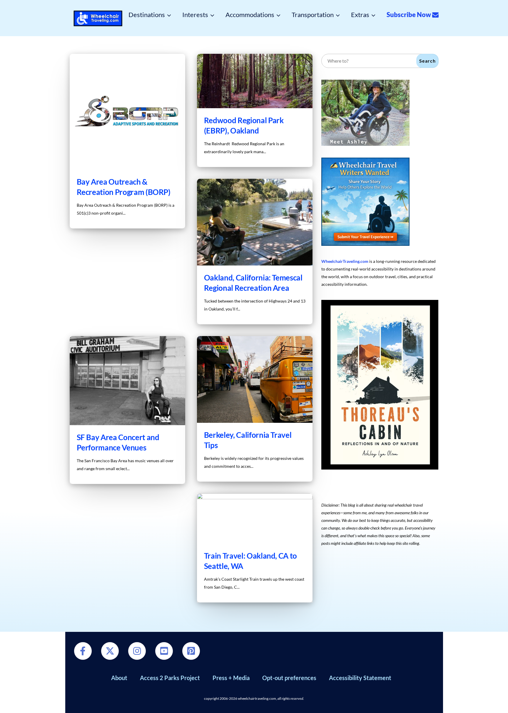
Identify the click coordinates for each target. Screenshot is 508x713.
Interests (195, 15)
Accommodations (249, 15)
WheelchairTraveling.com (344, 261)
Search (427, 61)
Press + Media (231, 677)
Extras (360, 15)
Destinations (146, 15)
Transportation (313, 15)
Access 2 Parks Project (170, 677)
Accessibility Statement (360, 677)
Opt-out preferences (289, 677)
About (119, 677)
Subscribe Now (409, 15)
